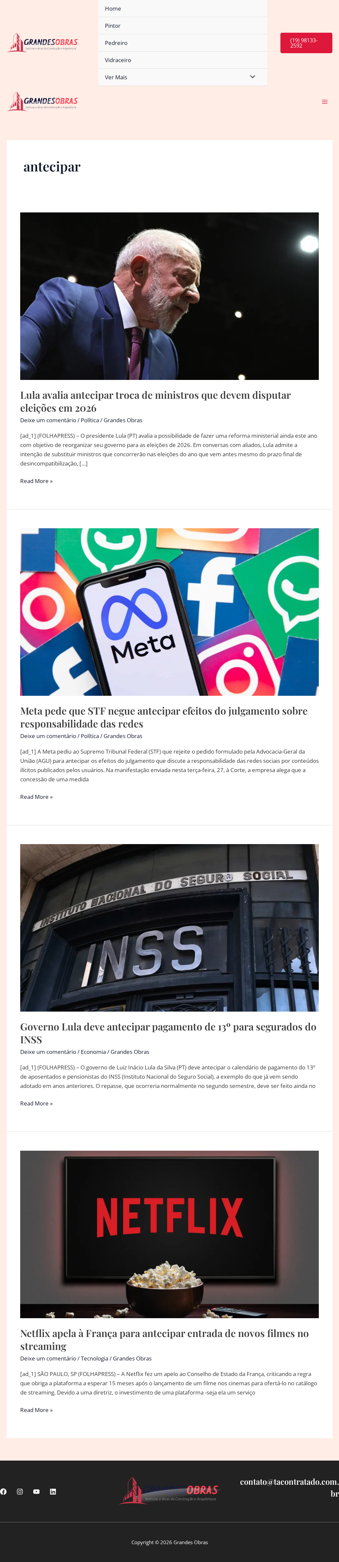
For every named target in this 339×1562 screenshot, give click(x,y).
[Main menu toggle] (325, 101)
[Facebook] (3, 1491)
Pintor (113, 25)
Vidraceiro (118, 60)
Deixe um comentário (48, 420)
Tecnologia (94, 1358)
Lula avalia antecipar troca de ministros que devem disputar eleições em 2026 (155, 401)
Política (90, 420)
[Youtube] (36, 1491)
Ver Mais (116, 77)
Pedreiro (116, 43)
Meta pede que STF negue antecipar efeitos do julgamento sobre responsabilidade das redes (164, 717)
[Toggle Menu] (251, 76)
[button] (306, 43)
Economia (93, 1052)
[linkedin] (53, 1491)
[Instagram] (20, 1491)
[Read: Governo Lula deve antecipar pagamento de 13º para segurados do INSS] (169, 927)
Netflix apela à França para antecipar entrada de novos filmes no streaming (164, 1339)
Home (113, 8)
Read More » (36, 481)
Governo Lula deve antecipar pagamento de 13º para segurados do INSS (168, 1033)
